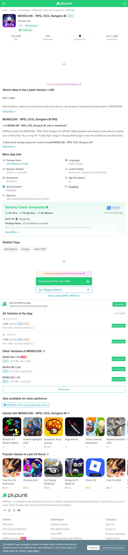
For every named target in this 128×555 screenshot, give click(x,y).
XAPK (70, 16)
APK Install (7, 524)
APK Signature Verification (14, 528)
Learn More (33, 550)
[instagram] (9, 510)
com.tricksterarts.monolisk (17, 163)
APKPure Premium (11, 538)
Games (13, 10)
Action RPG (40, 249)
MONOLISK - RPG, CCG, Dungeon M (48, 10)
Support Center (112, 538)
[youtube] (19, 510)
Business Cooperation (116, 533)
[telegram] (4, 510)
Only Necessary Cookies (113, 547)
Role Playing (24, 10)
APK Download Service (13, 533)
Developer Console (59, 524)
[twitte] (14, 510)
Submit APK (56, 533)
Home (5, 10)
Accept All (93, 547)
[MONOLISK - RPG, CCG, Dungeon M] (9, 20)
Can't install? (120, 313)
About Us (110, 524)
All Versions (64, 389)
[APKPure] (64, 3)
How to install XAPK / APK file (62, 295)
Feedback (74, 186)
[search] (124, 3)
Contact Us (111, 528)
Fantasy (26, 249)
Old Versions (31, 25)
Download (119, 304)
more (80, 164)
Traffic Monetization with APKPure (66, 538)
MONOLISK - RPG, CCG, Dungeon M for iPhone (27, 404)
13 (70, 181)
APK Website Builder (60, 528)
